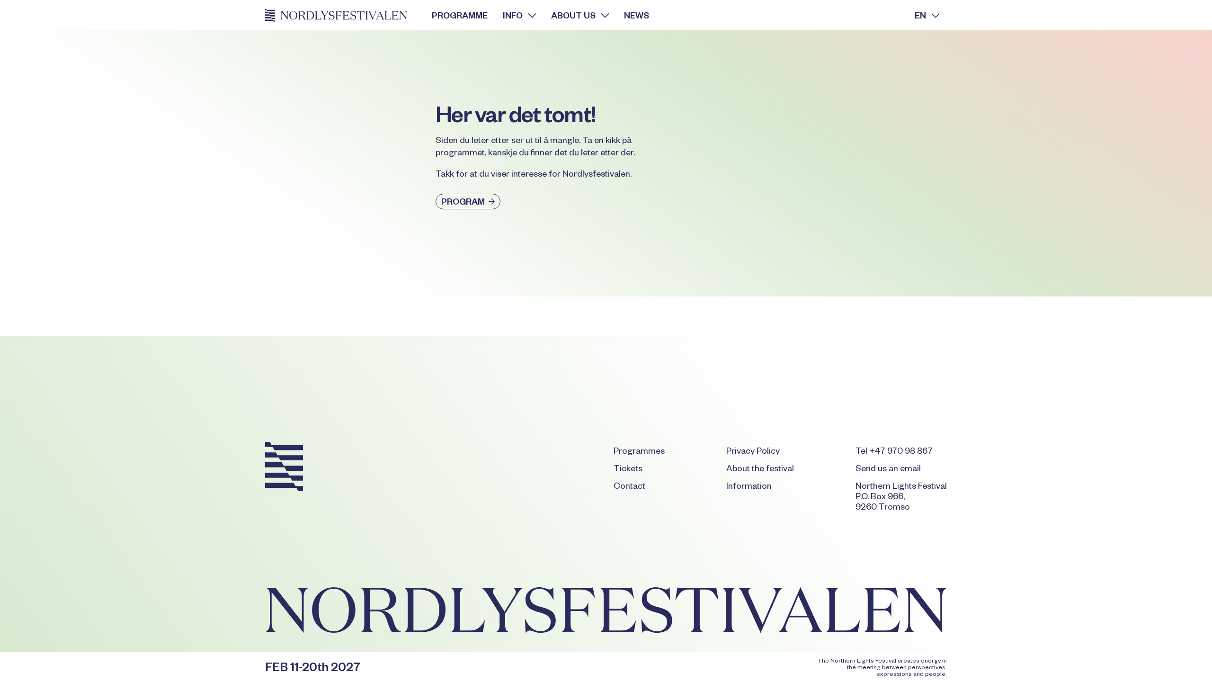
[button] (519, 15)
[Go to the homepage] (284, 468)
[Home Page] (341, 15)
